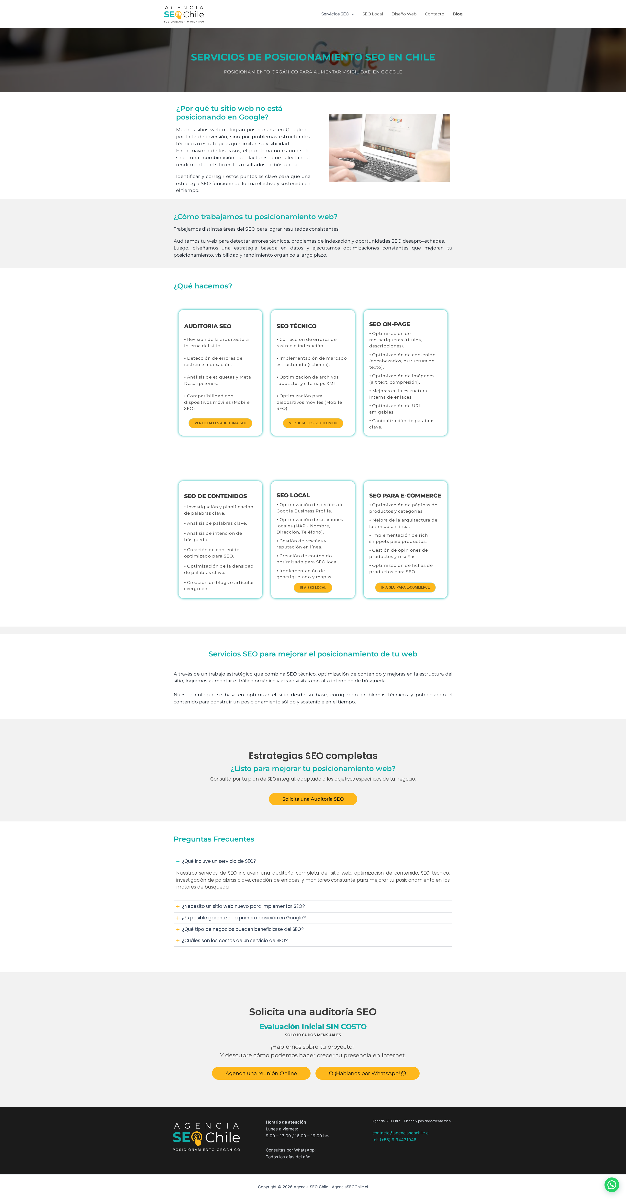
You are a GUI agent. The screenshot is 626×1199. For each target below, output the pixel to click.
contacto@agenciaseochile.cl (400, 1132)
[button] (611, 1184)
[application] (351, 14)
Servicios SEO (335, 14)
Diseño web (404, 14)
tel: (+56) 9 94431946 (394, 1139)
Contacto (434, 14)
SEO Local (372, 14)
